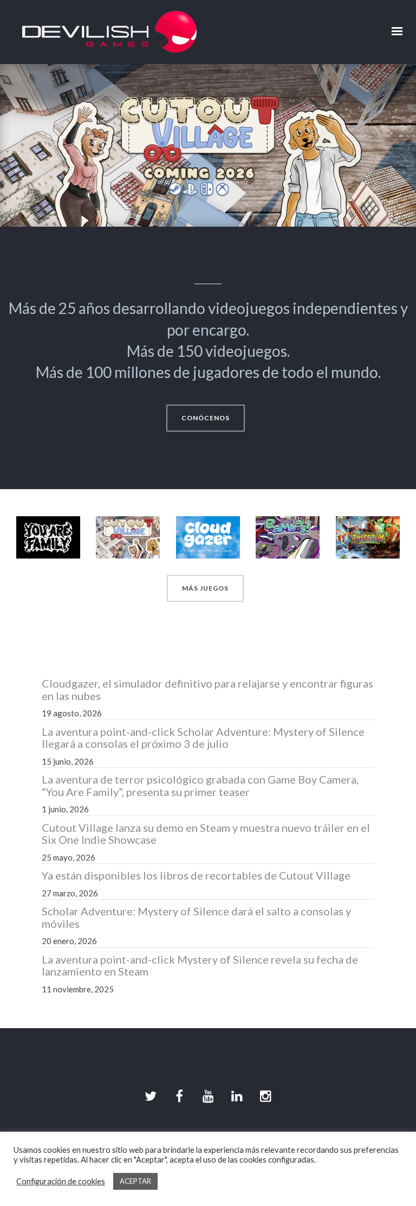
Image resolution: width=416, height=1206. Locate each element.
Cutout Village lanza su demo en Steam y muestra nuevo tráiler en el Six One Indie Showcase (206, 833)
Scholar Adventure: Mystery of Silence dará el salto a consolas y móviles (196, 917)
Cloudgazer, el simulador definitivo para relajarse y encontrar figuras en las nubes (207, 689)
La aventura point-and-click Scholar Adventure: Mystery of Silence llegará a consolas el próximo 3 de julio (203, 737)
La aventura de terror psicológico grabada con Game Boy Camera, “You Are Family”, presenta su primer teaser (200, 785)
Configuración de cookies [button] (60, 1181)
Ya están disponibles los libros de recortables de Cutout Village (196, 875)
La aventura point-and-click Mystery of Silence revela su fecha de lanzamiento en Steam (200, 965)
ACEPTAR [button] (135, 1181)
